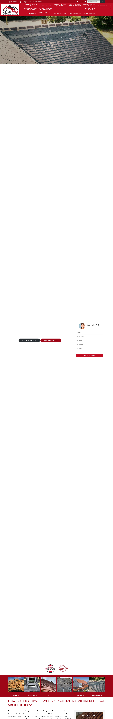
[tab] (56, 39)
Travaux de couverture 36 (104, 8)
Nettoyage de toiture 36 (60, 13)
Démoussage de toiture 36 (104, 5)
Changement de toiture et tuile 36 (89, 5)
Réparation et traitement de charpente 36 (60, 5)
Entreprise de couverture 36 (31, 5)
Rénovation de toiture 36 (60, 8)
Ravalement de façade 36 (45, 5)
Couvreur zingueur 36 (75, 8)
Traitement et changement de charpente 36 (75, 13)
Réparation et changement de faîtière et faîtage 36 (45, 9)
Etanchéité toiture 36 (31, 13)
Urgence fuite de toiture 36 (45, 13)
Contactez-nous (50, 340)
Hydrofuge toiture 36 (89, 13)
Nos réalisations (29, 340)
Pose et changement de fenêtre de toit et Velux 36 (75, 5)
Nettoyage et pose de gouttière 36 (90, 9)
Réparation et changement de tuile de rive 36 (30, 9)
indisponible (14, 2)
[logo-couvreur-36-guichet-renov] (10, 9)
